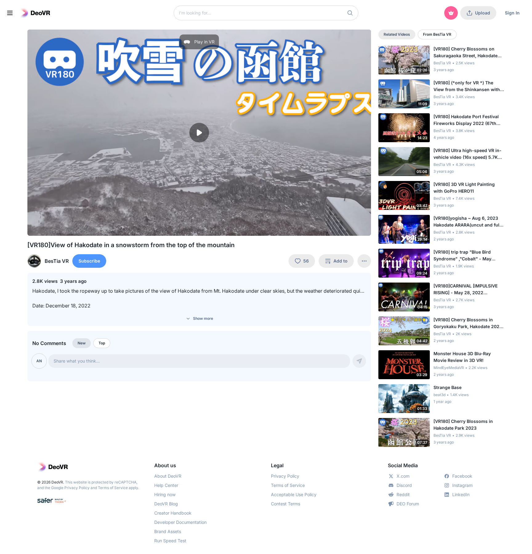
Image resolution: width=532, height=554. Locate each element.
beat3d (439, 394)
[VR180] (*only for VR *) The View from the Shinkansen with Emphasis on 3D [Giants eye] (466, 86)
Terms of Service (113, 487)
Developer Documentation (180, 522)
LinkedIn (461, 494)
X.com (403, 476)
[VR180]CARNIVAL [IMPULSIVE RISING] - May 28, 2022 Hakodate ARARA (465, 289)
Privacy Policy (77, 487)
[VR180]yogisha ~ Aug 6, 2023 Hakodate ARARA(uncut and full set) (467, 221)
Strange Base (447, 387)
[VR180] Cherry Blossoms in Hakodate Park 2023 (463, 425)
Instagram (462, 485)
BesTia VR (442, 63)
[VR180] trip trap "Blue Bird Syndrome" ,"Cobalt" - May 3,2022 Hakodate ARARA (462, 255)
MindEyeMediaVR (448, 367)
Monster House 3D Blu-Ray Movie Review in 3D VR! (462, 357)
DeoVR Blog (166, 503)
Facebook (462, 476)
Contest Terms (285, 503)
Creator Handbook (172, 513)
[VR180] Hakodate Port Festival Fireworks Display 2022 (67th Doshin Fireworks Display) (466, 120)
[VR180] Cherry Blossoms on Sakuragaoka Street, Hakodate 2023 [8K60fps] (465, 52)
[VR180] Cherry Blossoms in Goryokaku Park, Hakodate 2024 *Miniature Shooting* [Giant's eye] (467, 323)
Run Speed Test (170, 540)
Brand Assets (167, 531)
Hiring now (164, 494)
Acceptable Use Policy (293, 494)
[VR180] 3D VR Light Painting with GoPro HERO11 (464, 188)
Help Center (166, 485)
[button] (350, 13)
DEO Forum (408, 503)
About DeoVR (167, 476)
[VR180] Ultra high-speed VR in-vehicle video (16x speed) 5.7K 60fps (467, 154)
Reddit (403, 494)
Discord (404, 485)
